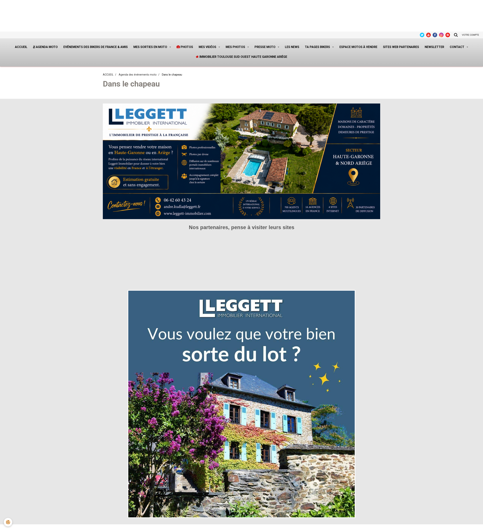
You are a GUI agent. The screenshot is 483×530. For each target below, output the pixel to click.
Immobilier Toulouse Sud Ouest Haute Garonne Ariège (243, 57)
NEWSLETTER (434, 47)
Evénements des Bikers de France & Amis (95, 47)
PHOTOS (186, 47)
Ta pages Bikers (318, 47)
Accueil (21, 47)
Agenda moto (46, 47)
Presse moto (265, 47)
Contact (457, 47)
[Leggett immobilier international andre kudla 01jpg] (241, 404)
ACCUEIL (108, 74)
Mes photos (236, 47)
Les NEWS (292, 47)
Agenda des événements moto (138, 74)
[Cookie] (8, 522)
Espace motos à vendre (358, 47)
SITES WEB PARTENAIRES (401, 47)
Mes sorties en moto (150, 47)
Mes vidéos (208, 47)
